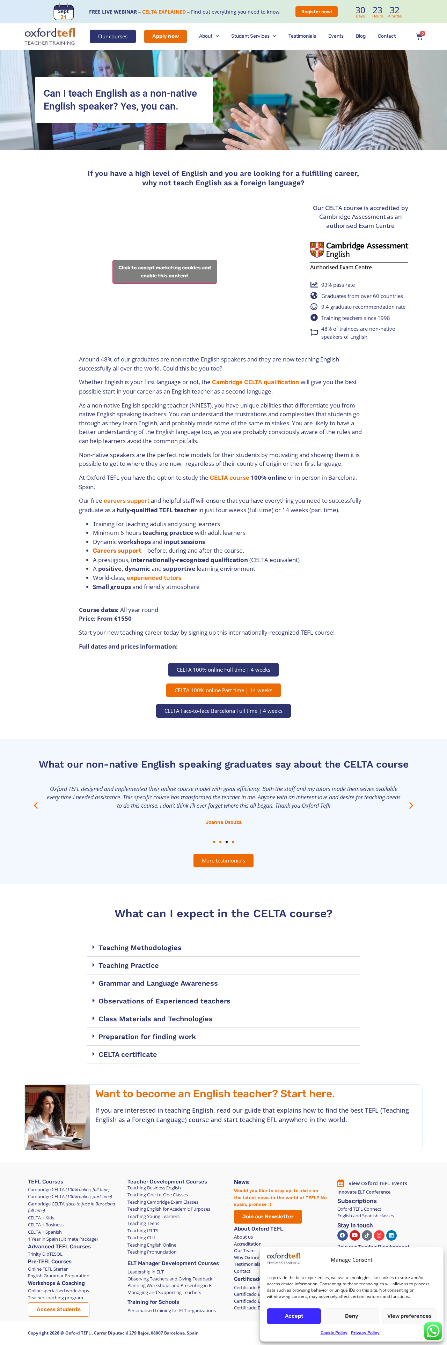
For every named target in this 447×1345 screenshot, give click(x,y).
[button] (35, 805)
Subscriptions (357, 1200)
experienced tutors (154, 577)
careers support (126, 500)
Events (336, 36)
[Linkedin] (391, 1235)
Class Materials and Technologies (155, 1019)
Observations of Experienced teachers (164, 1001)
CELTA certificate (127, 1054)
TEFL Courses (45, 1182)
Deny (351, 1316)
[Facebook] (342, 1235)
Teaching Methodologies (140, 947)
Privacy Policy (365, 1332)
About (205, 36)
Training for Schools (153, 1302)
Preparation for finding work (147, 1036)
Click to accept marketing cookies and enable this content (164, 272)
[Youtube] (355, 1235)
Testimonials (302, 36)
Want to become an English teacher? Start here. (215, 1094)
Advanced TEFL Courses (59, 1246)
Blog (361, 36)
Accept (294, 1316)
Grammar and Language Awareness (158, 983)
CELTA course (229, 477)
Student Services (250, 36)
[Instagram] (379, 1235)
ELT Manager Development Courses (173, 1263)
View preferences (409, 1316)
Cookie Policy (334, 1332)
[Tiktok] (367, 1235)
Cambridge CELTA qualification (255, 382)
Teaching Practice (128, 965)
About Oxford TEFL (258, 1229)
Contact (387, 36)
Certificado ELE (254, 1279)
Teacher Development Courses (167, 1182)
